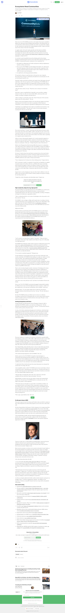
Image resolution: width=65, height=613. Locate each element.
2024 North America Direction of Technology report (37, 213)
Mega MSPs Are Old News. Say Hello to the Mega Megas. (27, 577)
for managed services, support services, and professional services (33, 520)
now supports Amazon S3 (37, 512)
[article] (32, 572)
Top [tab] (16, 566)
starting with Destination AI (26, 245)
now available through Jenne (30, 518)
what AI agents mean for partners (34, 493)
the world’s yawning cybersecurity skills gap (32, 461)
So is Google (43, 493)
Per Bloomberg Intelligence (40, 203)
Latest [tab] (19, 566)
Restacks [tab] (21, 554)
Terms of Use (37, 599)
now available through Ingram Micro (34, 516)
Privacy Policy (40, 600)
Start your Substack (30, 608)
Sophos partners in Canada (42, 503)
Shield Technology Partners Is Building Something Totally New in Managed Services (27, 569)
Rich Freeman (19, 12)
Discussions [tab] (22, 566)
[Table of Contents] (1, 306)
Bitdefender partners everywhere (23, 504)
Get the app (37, 608)
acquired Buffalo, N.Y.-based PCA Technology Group (33, 528)
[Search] (51, 2)
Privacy (35, 606)
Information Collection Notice (32, 600)
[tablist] (19, 554)
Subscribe (57, 2)
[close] (41, 586)
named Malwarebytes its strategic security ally (32, 486)
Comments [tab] (17, 554)
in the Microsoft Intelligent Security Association (29, 510)
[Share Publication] (53, 2)
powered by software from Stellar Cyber (40, 514)
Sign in (62, 2)
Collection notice (41, 606)
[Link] (14, 188)
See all (17, 592)
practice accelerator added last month (37, 248)
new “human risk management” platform (30, 506)
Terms (37, 606)
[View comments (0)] (19, 16)
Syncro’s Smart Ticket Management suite (34, 488)
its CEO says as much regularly (31, 409)
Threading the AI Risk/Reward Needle (23, 584)
